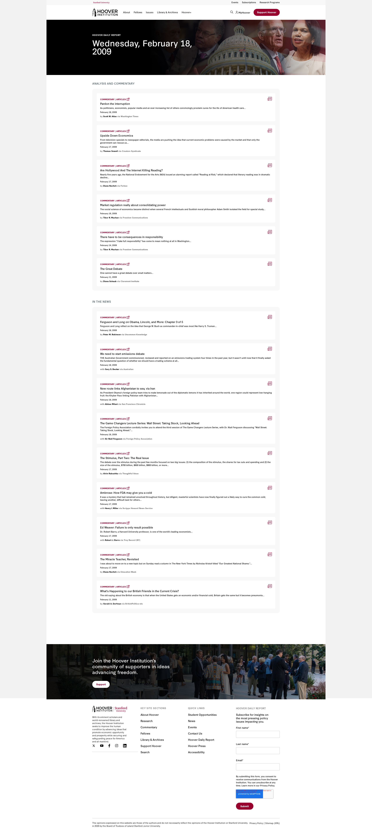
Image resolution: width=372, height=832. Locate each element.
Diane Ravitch (110, 185)
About (126, 12)
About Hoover (150, 714)
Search (145, 752)
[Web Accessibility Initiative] (101, 3)
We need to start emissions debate (118, 344)
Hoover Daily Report (106, 34)
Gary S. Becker (112, 369)
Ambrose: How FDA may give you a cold (121, 483)
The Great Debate (107, 259)
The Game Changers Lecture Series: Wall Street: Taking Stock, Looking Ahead (143, 414)
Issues (149, 12)
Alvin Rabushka (110, 473)
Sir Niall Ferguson (113, 438)
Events (234, 2)
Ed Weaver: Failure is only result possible (121, 518)
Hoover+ (186, 12)
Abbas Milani (111, 403)
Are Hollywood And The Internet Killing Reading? (126, 161)
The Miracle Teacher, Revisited (115, 550)
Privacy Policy (256, 823)
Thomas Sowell (110, 151)
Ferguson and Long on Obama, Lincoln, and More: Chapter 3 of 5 (135, 312)
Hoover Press (197, 746)
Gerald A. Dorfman (112, 603)
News (191, 721)
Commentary (149, 727)
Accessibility (196, 752)
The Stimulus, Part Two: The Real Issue (120, 448)
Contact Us (195, 733)
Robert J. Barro (112, 539)
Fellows (138, 12)
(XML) (277, 823)
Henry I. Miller (111, 508)
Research (147, 721)
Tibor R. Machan (111, 217)
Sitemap (269, 823)
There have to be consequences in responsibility (126, 227)
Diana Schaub (110, 281)
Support (101, 684)
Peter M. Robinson (112, 334)
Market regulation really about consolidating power (128, 195)
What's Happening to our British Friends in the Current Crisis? (134, 581)
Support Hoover (266, 12)
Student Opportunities (202, 714)
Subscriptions (249, 2)
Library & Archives (167, 12)
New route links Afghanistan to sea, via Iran (123, 379)
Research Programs (270, 2)
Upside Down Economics (112, 126)
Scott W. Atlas (110, 116)
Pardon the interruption (111, 94)
